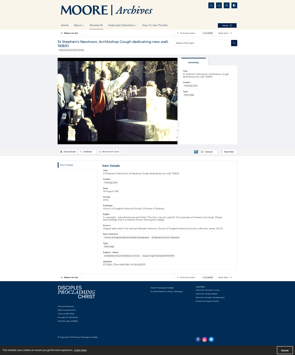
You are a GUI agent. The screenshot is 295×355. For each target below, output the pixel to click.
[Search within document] (234, 43)
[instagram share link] (204, 339)
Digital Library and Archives (71, 50)
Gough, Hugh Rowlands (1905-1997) (158, 256)
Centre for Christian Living (207, 290)
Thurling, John (190, 85)
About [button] (78, 25)
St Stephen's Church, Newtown (165, 237)
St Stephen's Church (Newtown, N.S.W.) (122, 256)
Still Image (189, 95)
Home (65, 25)
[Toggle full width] (177, 130)
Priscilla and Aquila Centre (207, 301)
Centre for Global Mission (207, 294)
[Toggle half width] (177, 137)
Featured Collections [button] (121, 25)
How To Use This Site (155, 25)
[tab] (193, 62)
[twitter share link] (211, 339)
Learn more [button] (80, 350)
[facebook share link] (198, 339)
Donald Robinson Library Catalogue (167, 291)
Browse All (96, 25)
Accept (285, 350)
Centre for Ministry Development (210, 297)
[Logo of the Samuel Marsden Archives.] (107, 11)
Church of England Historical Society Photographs (126, 237)
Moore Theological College (162, 288)
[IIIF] (196, 151)
